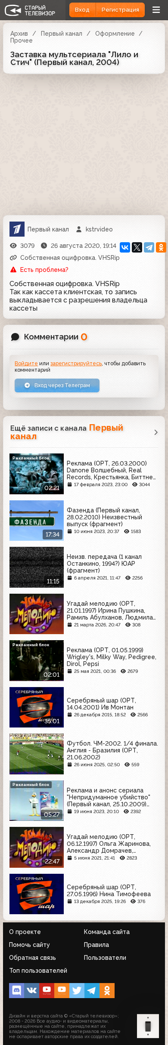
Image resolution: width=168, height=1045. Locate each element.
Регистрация (120, 9)
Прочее (21, 40)
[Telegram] (149, 247)
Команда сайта (107, 931)
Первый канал (61, 33)
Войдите (26, 363)
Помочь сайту (29, 944)
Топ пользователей (38, 970)
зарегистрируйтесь (76, 363)
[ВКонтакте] (125, 247)
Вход (82, 9)
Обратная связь (32, 957)
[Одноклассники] (161, 247)
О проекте (25, 931)
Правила (96, 944)
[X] (137, 247)
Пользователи (105, 957)
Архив (19, 33)
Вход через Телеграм (61, 385)
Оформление (115, 33)
